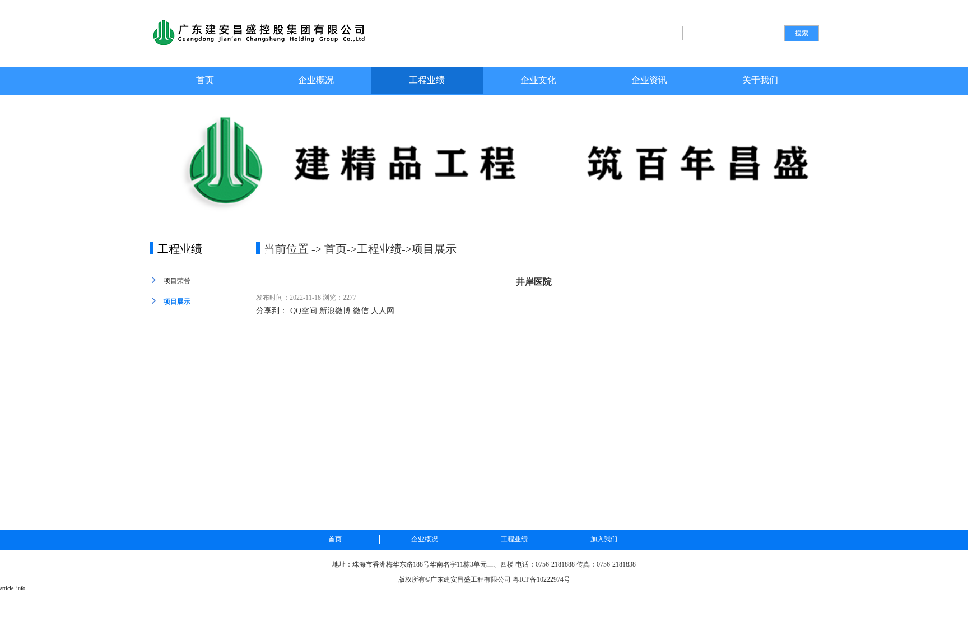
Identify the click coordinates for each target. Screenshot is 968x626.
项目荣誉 (177, 281)
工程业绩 (427, 80)
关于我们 (760, 80)
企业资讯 (649, 80)
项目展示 (177, 301)
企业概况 (316, 80)
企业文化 (538, 80)
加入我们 (603, 539)
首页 (205, 80)
